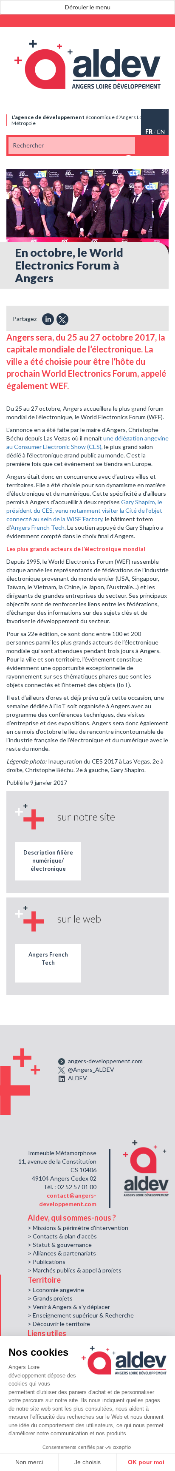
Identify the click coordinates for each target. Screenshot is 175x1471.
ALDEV (77, 1078)
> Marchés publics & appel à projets (74, 1270)
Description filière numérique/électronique (48, 860)
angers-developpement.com (105, 1061)
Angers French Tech (48, 958)
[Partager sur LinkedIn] (48, 319)
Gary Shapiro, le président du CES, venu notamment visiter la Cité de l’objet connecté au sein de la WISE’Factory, (84, 510)
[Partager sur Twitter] (62, 319)
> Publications (46, 1261)
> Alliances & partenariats (62, 1253)
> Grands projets (50, 1298)
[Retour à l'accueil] (87, 64)
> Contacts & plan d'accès (62, 1236)
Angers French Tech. (38, 527)
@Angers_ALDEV (91, 1069)
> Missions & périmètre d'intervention (78, 1227)
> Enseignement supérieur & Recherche (81, 1315)
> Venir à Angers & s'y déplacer (69, 1306)
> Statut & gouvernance (60, 1244)
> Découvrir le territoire (59, 1323)
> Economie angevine (56, 1289)
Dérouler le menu (87, 7)
